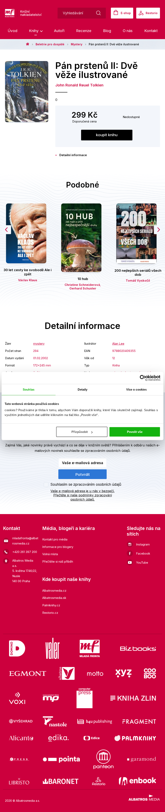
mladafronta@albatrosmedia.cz (25, 540)
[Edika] (58, 738)
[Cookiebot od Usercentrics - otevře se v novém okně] (142, 378)
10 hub (82, 279)
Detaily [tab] (83, 389)
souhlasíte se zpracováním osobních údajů (97, 451)
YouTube (142, 562)
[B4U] (94, 721)
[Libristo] (19, 781)
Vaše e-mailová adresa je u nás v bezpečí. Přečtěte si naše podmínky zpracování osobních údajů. (82, 495)
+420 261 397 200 (24, 552)
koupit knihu (107, 135)
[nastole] (55, 721)
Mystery (76, 44)
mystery (38, 343)
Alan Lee (118, 343)
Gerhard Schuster (82, 288)
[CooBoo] (150, 673)
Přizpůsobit (79, 431)
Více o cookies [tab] (136, 389)
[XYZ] (123, 673)
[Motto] (95, 673)
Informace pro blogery (57, 547)
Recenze (83, 30)
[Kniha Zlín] (133, 698)
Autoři (59, 30)
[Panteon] (103, 759)
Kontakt (151, 30)
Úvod (12, 30)
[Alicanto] (21, 738)
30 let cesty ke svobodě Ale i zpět (28, 272)
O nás (128, 30)
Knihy (34, 30)
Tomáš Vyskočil (138, 280)
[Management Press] (51, 698)
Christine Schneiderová (82, 285)
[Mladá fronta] (90, 648)
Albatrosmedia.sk (54, 598)
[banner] (36, 13)
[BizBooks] (138, 648)
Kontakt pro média (54, 539)
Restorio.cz (50, 613)
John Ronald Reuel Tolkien (79, 85)
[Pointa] (61, 759)
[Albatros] (67, 673)
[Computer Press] (84, 698)
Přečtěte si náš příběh (57, 561)
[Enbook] (137, 781)
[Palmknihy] (135, 738)
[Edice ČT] (91, 738)
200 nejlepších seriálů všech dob (137, 273)
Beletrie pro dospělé (50, 44)
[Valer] (52, 648)
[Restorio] (98, 781)
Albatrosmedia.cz (54, 590)
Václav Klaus (27, 280)
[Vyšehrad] (20, 721)
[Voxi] (17, 698)
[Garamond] (141, 759)
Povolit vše (134, 431)
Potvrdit (82, 474)
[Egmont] (27, 673)
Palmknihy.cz (51, 605)
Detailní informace (73, 155)
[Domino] (17, 648)
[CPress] (19, 759)
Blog (107, 30)
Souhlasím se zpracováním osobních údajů (86, 484)
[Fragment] (139, 721)
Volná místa (50, 554)
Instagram (143, 544)
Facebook (143, 553)
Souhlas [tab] (28, 389)
